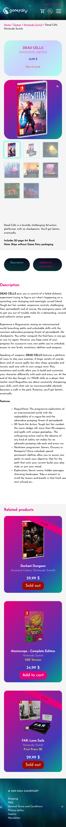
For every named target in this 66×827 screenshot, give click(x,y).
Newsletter (14, 818)
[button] (57, 87)
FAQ (10, 802)
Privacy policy (16, 810)
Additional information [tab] (46, 264)
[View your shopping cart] (42, 11)
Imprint (12, 814)
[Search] (50, 11)
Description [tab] (16, 262)
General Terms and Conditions (25, 806)
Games (17, 25)
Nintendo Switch (33, 25)
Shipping (13, 799)
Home (7, 25)
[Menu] (59, 10)
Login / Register (53, 4)
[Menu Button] (59, 11)
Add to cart (33, 675)
